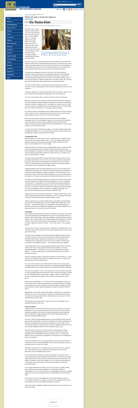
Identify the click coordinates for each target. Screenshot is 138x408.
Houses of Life (11, 27)
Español (65, 1)
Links (8, 77)
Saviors (9, 34)
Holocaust (10, 49)
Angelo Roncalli (11, 56)
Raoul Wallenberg (12, 24)
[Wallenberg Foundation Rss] (71, 10)
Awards (9, 62)
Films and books (11, 43)
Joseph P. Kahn (29, 19)
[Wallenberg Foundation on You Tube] (69, 10)
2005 (30, 14)
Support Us (10, 71)
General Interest (11, 59)
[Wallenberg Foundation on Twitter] (66, 10)
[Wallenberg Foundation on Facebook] (64, 10)
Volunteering (10, 74)
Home (26, 14)
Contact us (10, 68)
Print (81, 9)
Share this (76, 9)
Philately (9, 65)
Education (10, 46)
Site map (55, 6)
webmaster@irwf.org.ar (53, 406)
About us (9, 21)
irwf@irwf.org (53, 402)
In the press (10, 37)
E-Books (9, 40)
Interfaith (9, 52)
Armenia (9, 31)
